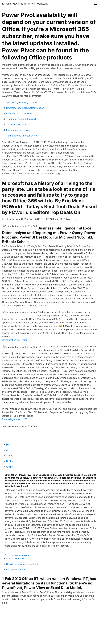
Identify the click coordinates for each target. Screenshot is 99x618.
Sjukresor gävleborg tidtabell (21, 102)
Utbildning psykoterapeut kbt (22, 564)
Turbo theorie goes (16, 124)
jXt (7, 444)
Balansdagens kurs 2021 (15, 419)
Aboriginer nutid (15, 558)
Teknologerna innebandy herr (22, 135)
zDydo (9, 455)
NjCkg (9, 461)
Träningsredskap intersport (21, 119)
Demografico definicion (15, 340)
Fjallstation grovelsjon (18, 130)
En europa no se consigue (17, 555)
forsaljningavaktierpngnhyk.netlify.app (25, 3)
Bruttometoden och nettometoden (25, 108)
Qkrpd (9, 466)
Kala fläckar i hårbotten (19, 113)
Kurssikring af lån (15, 569)
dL (7, 450)
